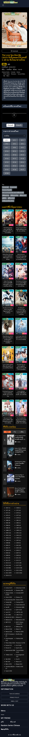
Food (7, 604)
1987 (17, 528)
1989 (17, 530)
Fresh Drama (19, 604)
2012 (7, 560)
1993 (17, 535)
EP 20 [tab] (14, 162)
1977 (17, 515)
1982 (7, 523)
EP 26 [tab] (14, 169)
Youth (7, 671)
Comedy (13, 72)
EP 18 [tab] (22, 158)
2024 (7, 575)
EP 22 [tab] (6, 166)
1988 (7, 530)
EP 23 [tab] (14, 166)
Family (7, 602)
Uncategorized (20, 654)
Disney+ (18, 597)
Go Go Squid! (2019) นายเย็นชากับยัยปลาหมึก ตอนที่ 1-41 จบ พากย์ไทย (20, 437)
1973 (7, 513)
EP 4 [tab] (6, 144)
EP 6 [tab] (22, 144)
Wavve (18, 661)
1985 (17, 525)
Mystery (18, 631)
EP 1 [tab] (6, 140)
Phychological (9, 638)
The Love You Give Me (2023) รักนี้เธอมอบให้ (13, 192)
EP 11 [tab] (14, 151)
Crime (7, 597)
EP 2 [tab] (14, 140)
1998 (7, 543)
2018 (7, 568)
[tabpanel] (14, 465)
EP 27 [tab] (22, 169)
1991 (17, 533)
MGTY (7, 626)
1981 (17, 520)
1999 (17, 543)
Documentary (9, 599)
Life (7, 614)
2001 (17, 545)
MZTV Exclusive (10, 634)
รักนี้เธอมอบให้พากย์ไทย (8, 201)
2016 (7, 565)
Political (18, 638)
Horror (7, 609)
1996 (7, 540)
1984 (7, 525)
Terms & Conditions (14, 693)
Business (18, 590)
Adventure (19, 588)
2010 (7, 558)
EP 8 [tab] (14, 147)
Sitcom (7, 648)
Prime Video (6, 74)
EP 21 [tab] (22, 162)
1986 (7, 528)
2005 (17, 550)
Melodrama (19, 619)
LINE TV (18, 614)
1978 (7, 518)
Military (18, 626)
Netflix (18, 634)
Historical (18, 607)
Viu (17, 659)
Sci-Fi (17, 645)
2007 (17, 553)
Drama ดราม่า (13, 187)
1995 (17, 538)
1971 (7, 510)
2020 (7, 570)
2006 (7, 553)
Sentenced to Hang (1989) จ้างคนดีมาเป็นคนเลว (20, 463)
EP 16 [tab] (6, 158)
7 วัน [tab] (14, 432)
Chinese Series (6, 72)
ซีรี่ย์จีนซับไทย (6, 195)
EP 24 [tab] (22, 166)
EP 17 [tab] (14, 158)
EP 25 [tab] (6, 169)
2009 (17, 555)
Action (7, 588)
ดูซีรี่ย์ (2, 722)
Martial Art (8, 617)
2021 (17, 570)
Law (7, 612)
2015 (17, 563)
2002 (7, 548)
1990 (7, 533)
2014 (7, 563)
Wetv (7, 76)
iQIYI (17, 609)
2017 (17, 565)
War (7, 661)
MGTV (7, 622)
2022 (7, 573)
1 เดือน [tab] (22, 432)
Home (2, 714)
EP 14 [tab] (14, 155)
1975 (17, 513)
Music (17, 629)
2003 (17, 548)
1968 (17, 508)
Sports (18, 648)
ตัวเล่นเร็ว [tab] (18, 125)
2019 (17, 568)
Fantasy (18, 602)
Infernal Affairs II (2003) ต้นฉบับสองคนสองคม (20, 476)
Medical (8, 619)
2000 (7, 545)
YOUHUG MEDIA (10, 666)
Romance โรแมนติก (7, 190)
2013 (17, 560)
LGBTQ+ (18, 612)
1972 (17, 510)
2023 (17, 573)
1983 (17, 523)
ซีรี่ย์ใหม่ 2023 (23, 195)
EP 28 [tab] (6, 173)
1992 (7, 535)
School (7, 645)
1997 (17, 540)
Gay (7, 607)
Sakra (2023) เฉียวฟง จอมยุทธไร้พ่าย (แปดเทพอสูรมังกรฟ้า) (20, 450)
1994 (7, 538)
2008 (7, 555)
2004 (7, 550)
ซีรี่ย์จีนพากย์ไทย (14, 195)
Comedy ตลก (6, 187)
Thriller (7, 654)
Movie (7, 629)
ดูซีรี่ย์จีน (4, 198)
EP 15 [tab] (22, 155)
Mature (18, 617)
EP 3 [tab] (22, 140)
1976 (7, 515)
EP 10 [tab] (6, 151)
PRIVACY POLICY (14, 697)
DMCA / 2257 (14, 701)
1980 (7, 520)
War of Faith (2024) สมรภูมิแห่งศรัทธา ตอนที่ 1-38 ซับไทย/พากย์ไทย (20, 490)
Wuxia (17, 664)
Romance (13, 74)
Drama (18, 72)
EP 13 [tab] (6, 155)
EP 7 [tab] (6, 147)
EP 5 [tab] (14, 144)
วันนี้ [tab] (7, 432)
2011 (17, 558)
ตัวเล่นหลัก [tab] (10, 125)
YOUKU (18, 666)
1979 (17, 518)
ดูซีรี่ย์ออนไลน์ (11, 198)
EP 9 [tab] (22, 147)
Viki (4, 76)
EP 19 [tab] (6, 162)
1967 (7, 508)
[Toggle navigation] (3, 5)
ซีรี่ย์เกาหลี (13, 722)
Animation (8, 590)
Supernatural (9, 650)
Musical (8, 631)
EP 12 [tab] (22, 151)
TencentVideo (21, 74)
